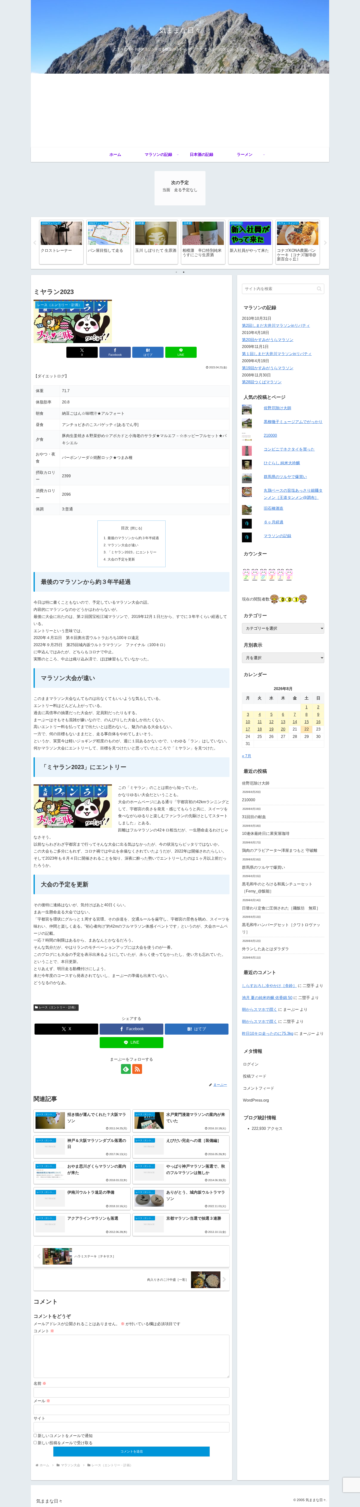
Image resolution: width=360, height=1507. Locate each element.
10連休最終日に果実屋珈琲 (265, 833)
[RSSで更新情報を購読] (137, 1069)
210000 (270, 435)
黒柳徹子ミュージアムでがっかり (293, 422)
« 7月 (246, 756)
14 (295, 722)
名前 (40, 1383)
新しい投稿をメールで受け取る (65, 1443)
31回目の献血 (254, 817)
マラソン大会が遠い (123, 545)
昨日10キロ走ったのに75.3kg (267, 1033)
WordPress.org (256, 1100)
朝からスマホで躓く (259, 1009)
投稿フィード (254, 1076)
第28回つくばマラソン (262, 382)
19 (271, 729)
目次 (125, 528)
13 (283, 722)
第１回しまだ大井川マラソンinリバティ (277, 354)
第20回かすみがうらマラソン (267, 340)
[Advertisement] (180, 110)
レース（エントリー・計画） (58, 1007)
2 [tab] (183, 272)
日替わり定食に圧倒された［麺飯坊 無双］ (281, 908)
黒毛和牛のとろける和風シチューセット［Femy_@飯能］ (277, 887)
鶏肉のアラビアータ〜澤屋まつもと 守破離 (279, 850)
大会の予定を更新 (121, 559)
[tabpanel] (61, 242)
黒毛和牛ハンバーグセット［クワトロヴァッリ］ (281, 928)
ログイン (251, 1064)
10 (248, 722)
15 (306, 722)
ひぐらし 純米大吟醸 (282, 463)
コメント (44, 1331)
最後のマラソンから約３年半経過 (133, 538)
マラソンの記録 (277, 536)
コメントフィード (258, 1088)
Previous (34, 242)
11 (260, 722)
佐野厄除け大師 (277, 408)
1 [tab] (176, 272)
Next (325, 242)
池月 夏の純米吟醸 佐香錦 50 (267, 998)
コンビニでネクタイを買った (289, 449)
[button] (319, 289)
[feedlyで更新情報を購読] (126, 1069)
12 (271, 722)
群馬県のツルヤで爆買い (285, 477)
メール (42, 1401)
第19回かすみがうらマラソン (267, 368)
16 (318, 722)
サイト (39, 1418)
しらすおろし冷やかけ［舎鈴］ (269, 986)
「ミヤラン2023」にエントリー (132, 552)
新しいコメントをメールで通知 (65, 1436)
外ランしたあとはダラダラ (265, 949)
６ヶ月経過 (273, 522)
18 (259, 729)
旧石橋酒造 (273, 508)
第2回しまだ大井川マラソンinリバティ (276, 325)
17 (248, 729)
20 (283, 729)
